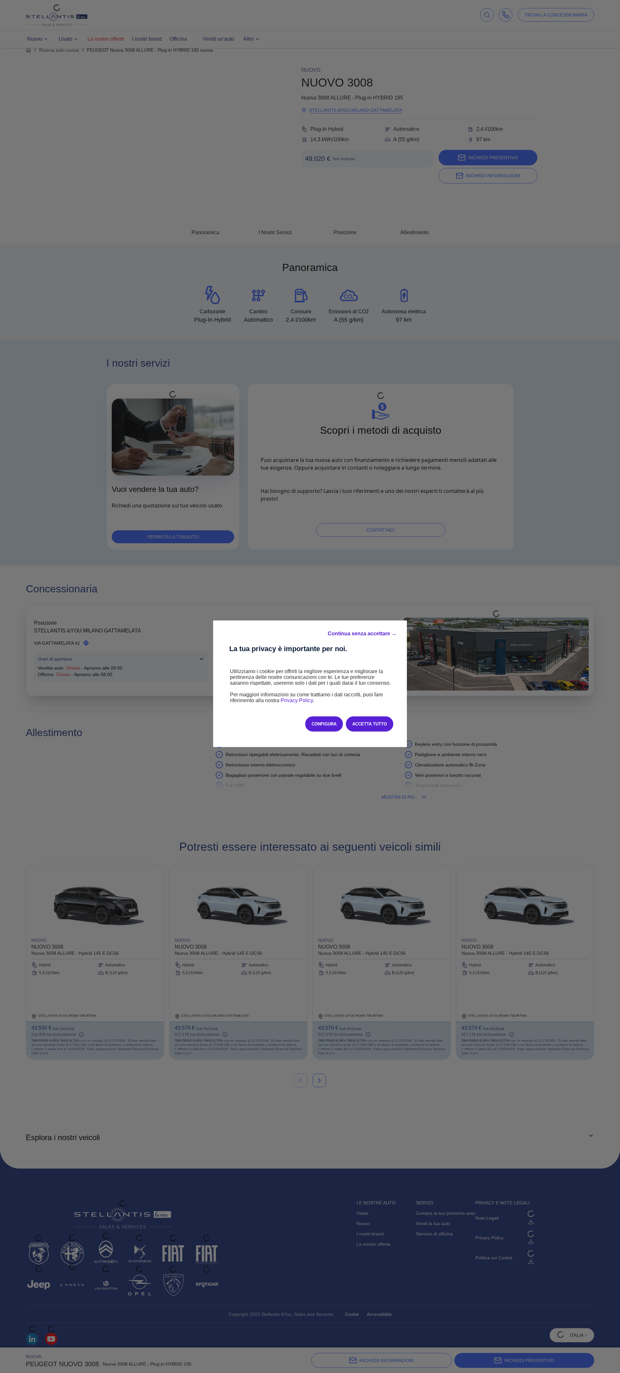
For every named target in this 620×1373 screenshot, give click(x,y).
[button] (362, 634)
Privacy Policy (297, 700)
